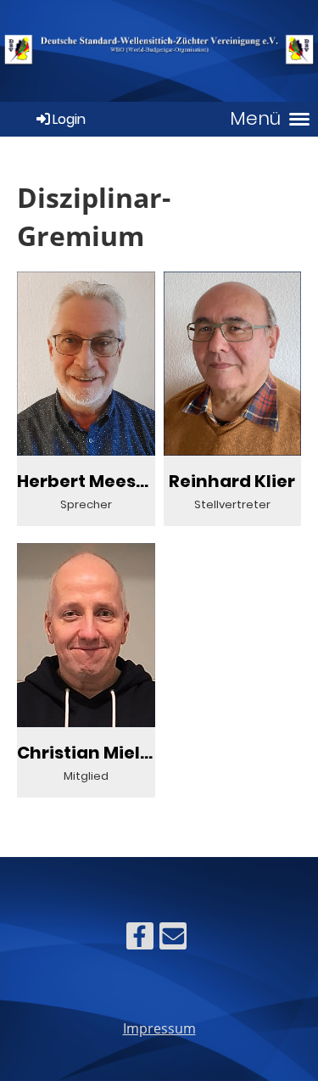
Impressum (159, 1028)
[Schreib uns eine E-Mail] (173, 939)
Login (69, 119)
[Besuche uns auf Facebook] (139, 939)
